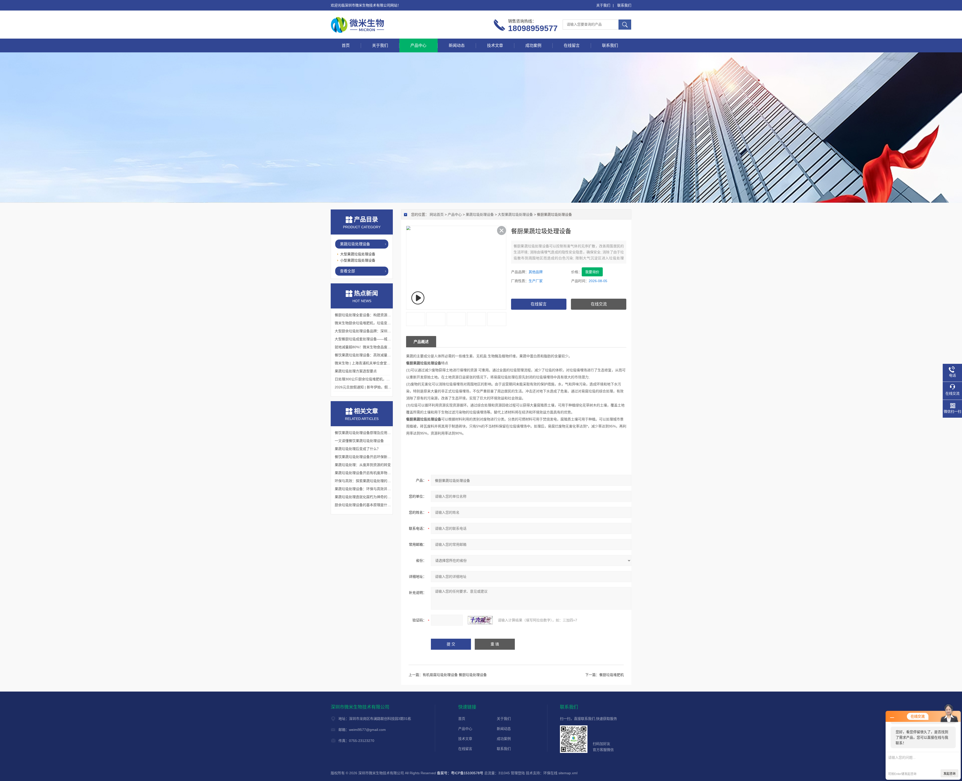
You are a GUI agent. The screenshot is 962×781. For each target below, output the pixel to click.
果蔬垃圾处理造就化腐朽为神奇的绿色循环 (368, 497)
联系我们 (624, 5)
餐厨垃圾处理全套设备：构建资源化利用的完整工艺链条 (378, 315)
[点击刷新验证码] (480, 620)
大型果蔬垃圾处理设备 (515, 214)
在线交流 (599, 304)
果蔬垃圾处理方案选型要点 (356, 371)
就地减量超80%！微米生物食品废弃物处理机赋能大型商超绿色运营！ (389, 347)
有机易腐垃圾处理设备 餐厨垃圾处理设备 (455, 675)
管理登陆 (518, 773)
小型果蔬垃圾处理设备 (357, 260)
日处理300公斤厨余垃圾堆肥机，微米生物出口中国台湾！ (380, 379)
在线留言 (572, 45)
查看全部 (347, 271)
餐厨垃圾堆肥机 (611, 675)
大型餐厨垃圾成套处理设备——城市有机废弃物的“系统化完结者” (385, 339)
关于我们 (603, 5)
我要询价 (592, 272)
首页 (346, 45)
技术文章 (495, 45)
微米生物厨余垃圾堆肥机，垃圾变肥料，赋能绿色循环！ (378, 323)
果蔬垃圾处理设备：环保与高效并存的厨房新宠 (371, 489)
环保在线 (550, 773)
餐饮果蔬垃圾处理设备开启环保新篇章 (364, 457)
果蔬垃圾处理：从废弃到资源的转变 (363, 465)
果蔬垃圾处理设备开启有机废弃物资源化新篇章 (371, 473)
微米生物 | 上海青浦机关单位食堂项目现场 (368, 363)
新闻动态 (457, 45)
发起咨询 (949, 773)
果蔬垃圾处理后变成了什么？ (357, 449)
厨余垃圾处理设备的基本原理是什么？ (364, 505)
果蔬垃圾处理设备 (480, 214)
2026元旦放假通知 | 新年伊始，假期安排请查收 (372, 387)
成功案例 (533, 45)
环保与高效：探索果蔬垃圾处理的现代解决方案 (371, 481)
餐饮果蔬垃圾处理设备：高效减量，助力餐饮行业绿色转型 (380, 355)
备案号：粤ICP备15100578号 (460, 773)
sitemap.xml (567, 773)
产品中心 (418, 45)
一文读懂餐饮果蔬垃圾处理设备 (359, 441)
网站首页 (437, 214)
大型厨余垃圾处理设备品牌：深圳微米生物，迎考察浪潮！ (380, 331)
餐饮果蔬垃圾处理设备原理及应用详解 (364, 433)
